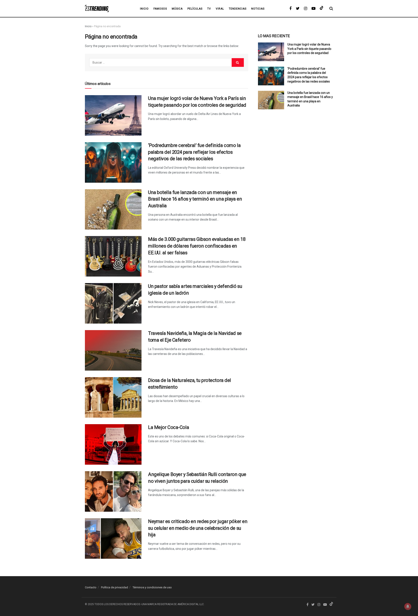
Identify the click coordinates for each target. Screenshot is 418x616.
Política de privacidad (114, 587)
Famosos (160, 8)
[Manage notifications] (407, 606)
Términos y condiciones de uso (152, 587)
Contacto (90, 587)
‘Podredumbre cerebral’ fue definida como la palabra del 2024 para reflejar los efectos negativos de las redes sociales (194, 152)
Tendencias (237, 8)
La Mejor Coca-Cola (168, 427)
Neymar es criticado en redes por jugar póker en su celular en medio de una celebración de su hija (197, 528)
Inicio (88, 26)
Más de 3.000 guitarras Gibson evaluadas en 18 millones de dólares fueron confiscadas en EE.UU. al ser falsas (196, 245)
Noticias (258, 8)
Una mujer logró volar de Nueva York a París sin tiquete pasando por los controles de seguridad (309, 49)
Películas (194, 8)
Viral (220, 8)
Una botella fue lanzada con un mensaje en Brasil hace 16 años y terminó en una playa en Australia (195, 199)
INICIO (144, 8)
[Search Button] (238, 62)
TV (209, 8)
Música (177, 8)
